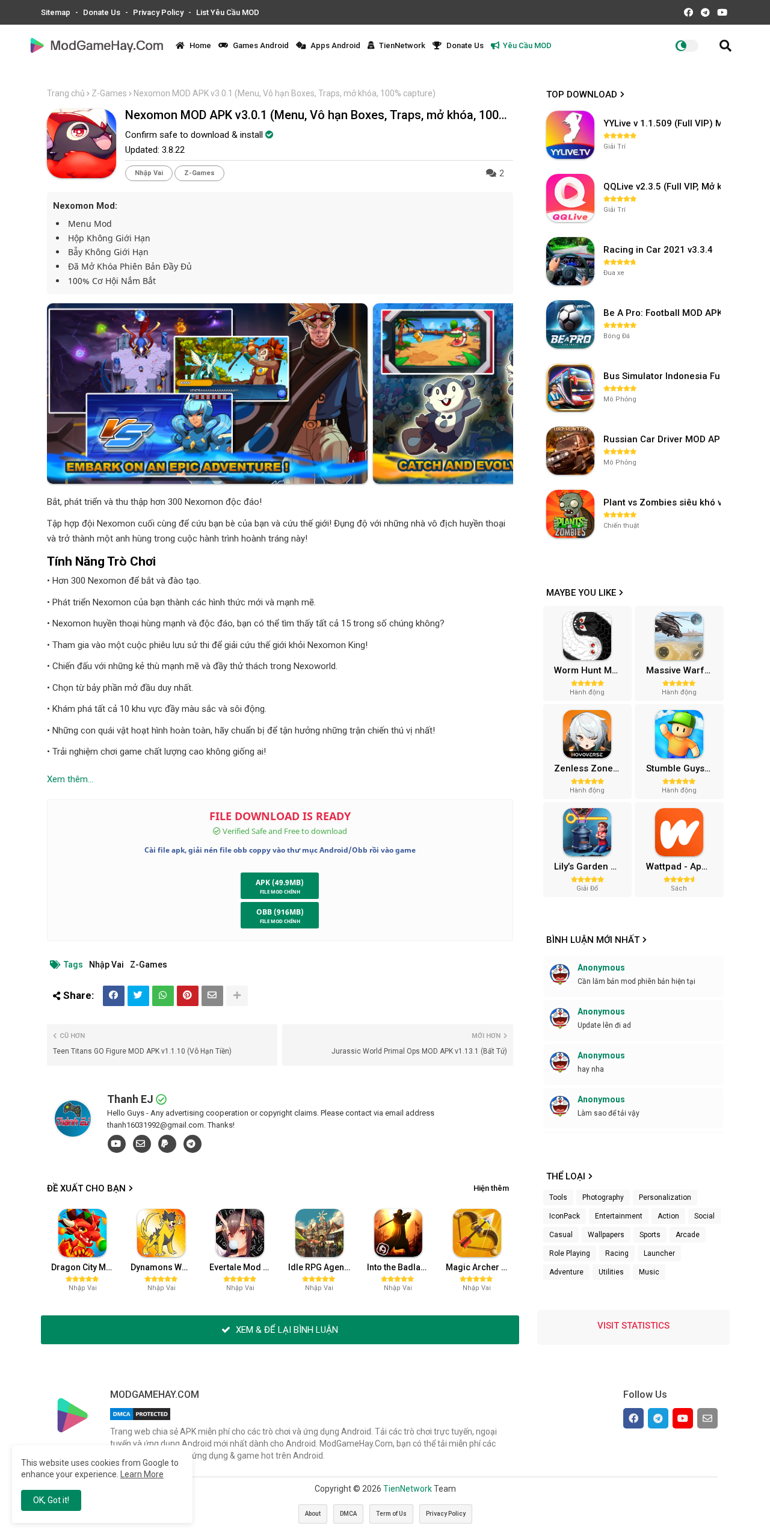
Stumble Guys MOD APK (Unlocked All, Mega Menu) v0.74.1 (683, 768)
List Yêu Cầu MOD (227, 12)
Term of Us (391, 1513)
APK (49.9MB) (280, 882)
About (313, 1513)
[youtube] (117, 1144)
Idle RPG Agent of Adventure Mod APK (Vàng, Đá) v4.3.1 (323, 1267)
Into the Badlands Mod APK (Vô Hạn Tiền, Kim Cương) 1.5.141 (402, 1267)
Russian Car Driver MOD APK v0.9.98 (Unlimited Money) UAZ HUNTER (663, 439)
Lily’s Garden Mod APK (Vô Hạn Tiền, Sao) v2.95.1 (591, 866)
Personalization (665, 1197)
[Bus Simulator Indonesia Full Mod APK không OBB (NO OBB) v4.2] (570, 387)
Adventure (566, 1272)
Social (704, 1216)
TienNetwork (401, 45)
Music (649, 1272)
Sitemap (56, 12)
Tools (558, 1197)
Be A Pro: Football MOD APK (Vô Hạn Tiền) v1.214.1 (663, 312)
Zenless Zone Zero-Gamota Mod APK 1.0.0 (591, 768)
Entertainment (618, 1216)
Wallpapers (606, 1235)
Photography (603, 1197)
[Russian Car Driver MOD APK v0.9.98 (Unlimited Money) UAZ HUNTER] (570, 451)
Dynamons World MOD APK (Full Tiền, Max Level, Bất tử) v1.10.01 (165, 1267)
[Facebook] (114, 996)
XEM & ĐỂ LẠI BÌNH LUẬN (285, 1329)
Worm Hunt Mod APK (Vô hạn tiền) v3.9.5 (591, 670)
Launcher (659, 1253)
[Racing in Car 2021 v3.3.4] (570, 261)
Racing (617, 1253)
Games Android (260, 45)
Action (668, 1216)
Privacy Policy (159, 12)
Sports (650, 1235)
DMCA (348, 1513)
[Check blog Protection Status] (140, 1420)
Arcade (688, 1235)
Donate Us (102, 12)
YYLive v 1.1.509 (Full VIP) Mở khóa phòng (663, 123)
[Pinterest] (188, 996)
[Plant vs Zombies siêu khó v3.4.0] (570, 514)
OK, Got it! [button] (51, 1500)
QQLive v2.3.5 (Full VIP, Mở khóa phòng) (663, 186)
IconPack (564, 1216)
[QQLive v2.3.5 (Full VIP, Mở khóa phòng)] (570, 198)
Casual (561, 1235)
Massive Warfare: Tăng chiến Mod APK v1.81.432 (683, 670)
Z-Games (109, 93)
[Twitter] (138, 996)
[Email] (212, 996)
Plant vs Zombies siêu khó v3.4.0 (663, 502)
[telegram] (192, 1144)
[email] (142, 1144)
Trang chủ (66, 93)
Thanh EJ (130, 1099)
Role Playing (569, 1253)
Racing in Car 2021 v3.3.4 (658, 249)
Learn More (142, 1474)
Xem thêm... (70, 779)
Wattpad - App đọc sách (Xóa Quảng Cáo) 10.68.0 (683, 866)
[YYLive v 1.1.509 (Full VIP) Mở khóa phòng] (570, 135)
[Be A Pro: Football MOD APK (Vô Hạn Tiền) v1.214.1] (570, 324)
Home (199, 45)
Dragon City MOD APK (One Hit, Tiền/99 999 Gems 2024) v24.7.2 (86, 1267)
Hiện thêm (491, 1188)
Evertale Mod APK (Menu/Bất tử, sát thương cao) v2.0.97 (244, 1267)
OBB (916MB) (280, 912)
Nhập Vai (149, 173)
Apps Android (334, 45)
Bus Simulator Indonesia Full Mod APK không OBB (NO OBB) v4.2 (663, 376)
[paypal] (167, 1144)
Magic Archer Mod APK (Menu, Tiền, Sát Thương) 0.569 (481, 1267)
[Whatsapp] (163, 996)
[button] (725, 46)
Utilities (611, 1272)
